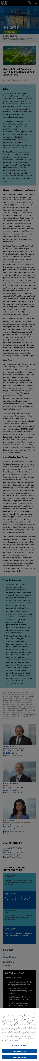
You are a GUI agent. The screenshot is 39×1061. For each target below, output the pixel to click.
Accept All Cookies (19, 1057)
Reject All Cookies (19, 1051)
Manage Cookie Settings (19, 1045)
